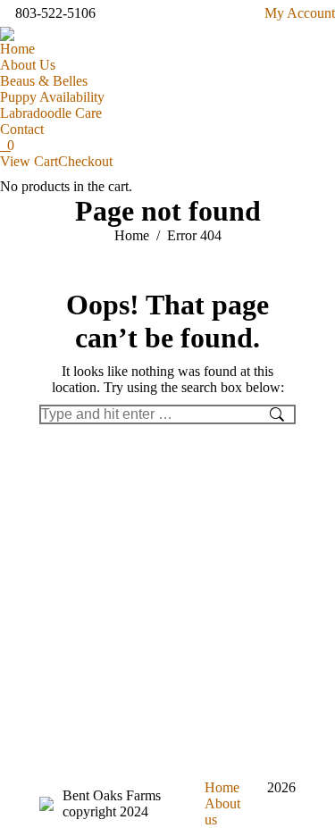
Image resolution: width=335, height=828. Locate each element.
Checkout (85, 161)
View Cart (29, 161)
